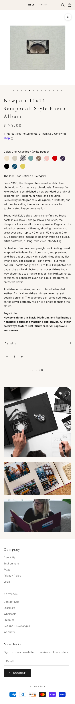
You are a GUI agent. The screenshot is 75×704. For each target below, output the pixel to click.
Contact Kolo (11, 601)
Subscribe (17, 673)
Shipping (9, 619)
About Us (9, 557)
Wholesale (10, 613)
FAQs (7, 569)
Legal (7, 581)
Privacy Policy (12, 575)
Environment (11, 563)
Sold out (37, 369)
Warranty (9, 631)
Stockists (9, 607)
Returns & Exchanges (17, 625)
